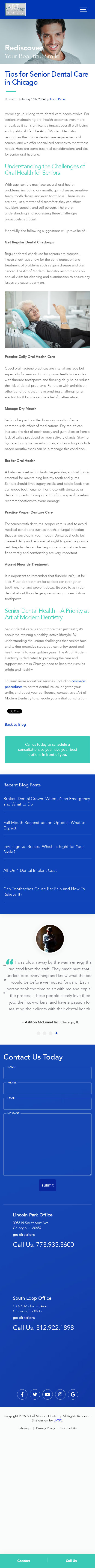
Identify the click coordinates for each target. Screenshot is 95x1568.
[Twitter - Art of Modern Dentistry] (35, 1394)
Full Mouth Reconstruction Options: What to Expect (44, 825)
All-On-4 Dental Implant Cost (30, 870)
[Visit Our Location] (73, 1394)
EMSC (57, 1420)
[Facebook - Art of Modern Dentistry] (22, 1394)
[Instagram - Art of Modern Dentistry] (60, 1394)
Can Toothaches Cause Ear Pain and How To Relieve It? (44, 891)
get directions (24, 1234)
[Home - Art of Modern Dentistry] (15, 9)
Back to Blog (15, 724)
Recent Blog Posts (22, 785)
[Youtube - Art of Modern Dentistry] (47, 1394)
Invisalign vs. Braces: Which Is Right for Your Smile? (43, 849)
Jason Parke (57, 99)
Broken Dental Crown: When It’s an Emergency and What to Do (46, 801)
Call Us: (43, 1244)
